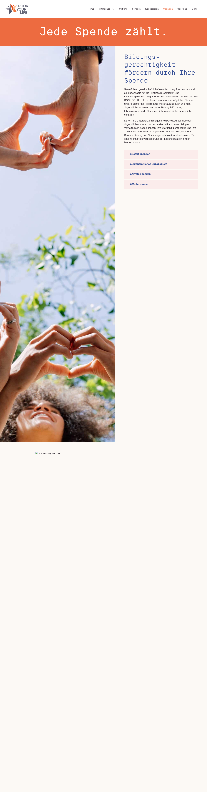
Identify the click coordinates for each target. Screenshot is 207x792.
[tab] (161, 154)
